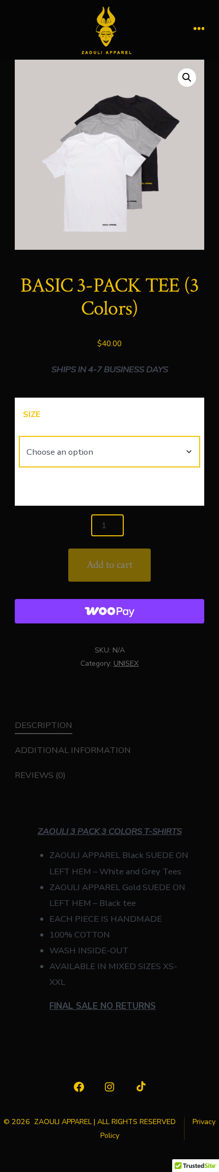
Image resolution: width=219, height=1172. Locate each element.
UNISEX (126, 663)
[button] (187, 77)
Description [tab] (43, 725)
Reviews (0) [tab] (40, 775)
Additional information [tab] (73, 750)
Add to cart (109, 564)
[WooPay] (110, 611)
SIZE (31, 414)
